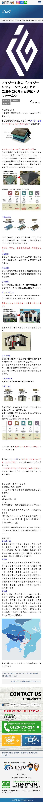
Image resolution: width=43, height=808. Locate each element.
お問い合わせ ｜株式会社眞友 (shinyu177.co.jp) (21, 504)
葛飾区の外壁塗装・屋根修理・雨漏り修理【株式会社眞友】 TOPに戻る (20, 754)
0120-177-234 (26, 784)
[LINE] (25, 2)
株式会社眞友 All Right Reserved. (22, 800)
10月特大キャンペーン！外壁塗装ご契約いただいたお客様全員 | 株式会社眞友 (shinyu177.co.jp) (21, 519)
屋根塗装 (6, 104)
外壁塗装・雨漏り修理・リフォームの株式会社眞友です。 (21, 114)
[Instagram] (18, 2)
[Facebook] (22, 2)
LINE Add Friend (9, 498)
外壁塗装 (6, 100)
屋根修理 (15, 100)
